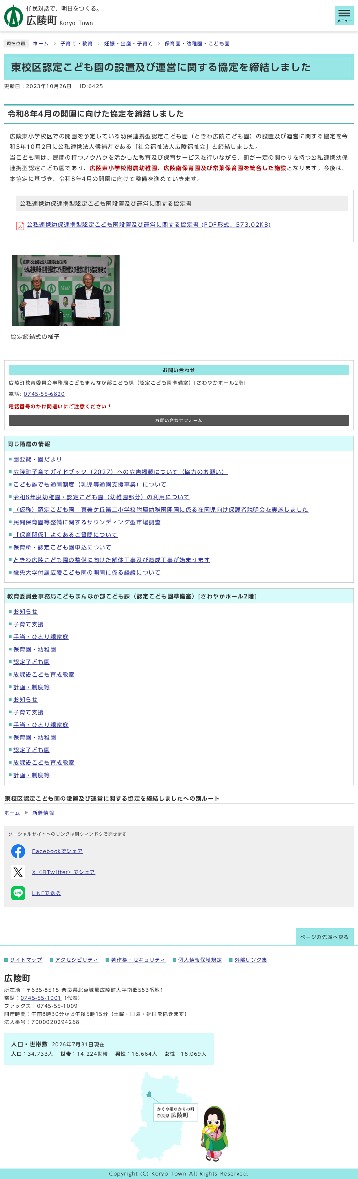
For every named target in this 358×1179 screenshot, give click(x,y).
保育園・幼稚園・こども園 (197, 43)
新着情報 (43, 812)
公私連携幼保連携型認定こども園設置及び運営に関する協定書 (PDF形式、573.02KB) (149, 224)
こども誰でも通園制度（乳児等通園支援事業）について (90, 484)
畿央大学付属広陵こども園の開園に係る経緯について (87, 572)
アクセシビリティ (77, 960)
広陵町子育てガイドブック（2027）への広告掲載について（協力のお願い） (120, 472)
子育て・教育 (76, 43)
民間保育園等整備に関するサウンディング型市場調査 (87, 522)
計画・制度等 (31, 687)
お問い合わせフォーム (179, 420)
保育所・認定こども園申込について (62, 547)
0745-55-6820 (44, 394)
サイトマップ (26, 960)
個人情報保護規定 (200, 960)
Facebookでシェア (57, 851)
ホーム (41, 43)
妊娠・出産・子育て (128, 43)
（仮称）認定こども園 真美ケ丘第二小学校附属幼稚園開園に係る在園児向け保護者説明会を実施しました (161, 509)
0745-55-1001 (41, 998)
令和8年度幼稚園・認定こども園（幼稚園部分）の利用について (101, 497)
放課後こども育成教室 (44, 674)
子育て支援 (28, 624)
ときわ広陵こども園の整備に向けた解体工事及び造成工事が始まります (111, 560)
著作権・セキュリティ (138, 960)
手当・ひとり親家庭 (41, 637)
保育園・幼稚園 (34, 649)
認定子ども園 (31, 662)
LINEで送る (46, 893)
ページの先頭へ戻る (324, 937)
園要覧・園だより (38, 459)
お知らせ (25, 611)
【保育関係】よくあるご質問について (65, 535)
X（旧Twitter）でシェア (63, 872)
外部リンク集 (251, 960)
